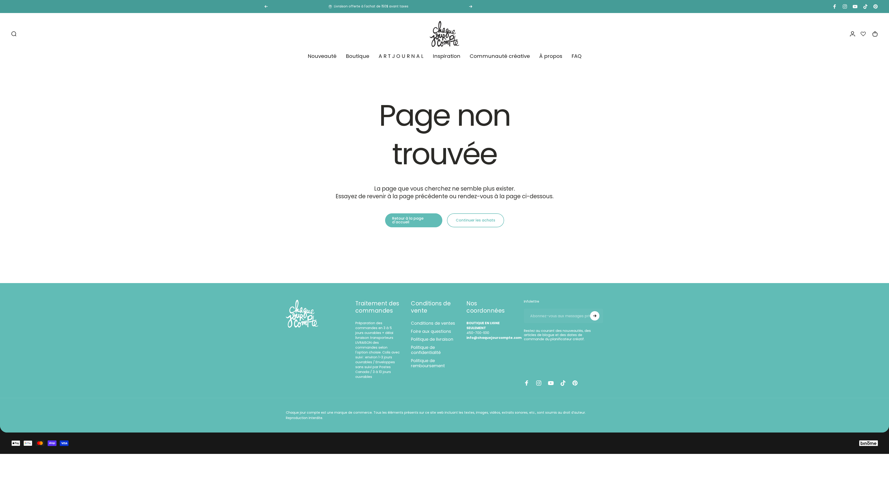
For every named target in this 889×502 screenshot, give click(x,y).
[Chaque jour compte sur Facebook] (526, 383)
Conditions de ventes (433, 323)
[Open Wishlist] (866, 33)
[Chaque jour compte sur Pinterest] (575, 383)
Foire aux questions (431, 331)
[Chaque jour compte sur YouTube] (551, 383)
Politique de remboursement (428, 363)
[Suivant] (471, 6)
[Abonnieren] (594, 315)
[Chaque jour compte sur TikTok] (563, 383)
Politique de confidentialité (426, 350)
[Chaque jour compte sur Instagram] (539, 383)
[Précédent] (266, 6)
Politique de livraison (432, 339)
